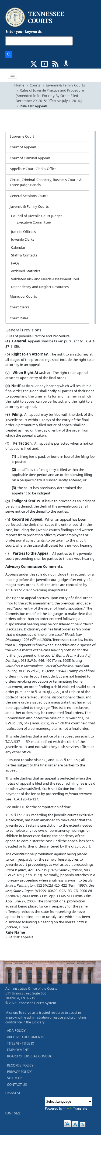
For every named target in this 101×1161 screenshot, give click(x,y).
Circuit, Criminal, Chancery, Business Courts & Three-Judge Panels (46, 182)
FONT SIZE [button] (13, 1113)
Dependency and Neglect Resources (40, 286)
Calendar (18, 247)
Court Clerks (19, 307)
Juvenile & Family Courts (65, 85)
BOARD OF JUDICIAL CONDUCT (30, 1056)
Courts (35, 85)
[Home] (35, 17)
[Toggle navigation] (13, 75)
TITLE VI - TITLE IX (20, 1043)
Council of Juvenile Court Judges (36, 215)
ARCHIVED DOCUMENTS (25, 1037)
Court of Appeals (23, 147)
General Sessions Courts (29, 195)
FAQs (15, 263)
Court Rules (19, 318)
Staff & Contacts (24, 255)
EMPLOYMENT (18, 1049)
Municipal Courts (23, 296)
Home (19, 85)
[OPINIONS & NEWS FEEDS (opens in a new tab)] (55, 63)
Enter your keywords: (24, 31)
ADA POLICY (16, 1030)
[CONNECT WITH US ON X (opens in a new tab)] (33, 63)
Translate (80, 1108)
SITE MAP (14, 1078)
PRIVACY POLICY (19, 1071)
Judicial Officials (23, 231)
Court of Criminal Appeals (30, 158)
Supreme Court (22, 136)
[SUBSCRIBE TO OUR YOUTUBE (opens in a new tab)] (44, 63)
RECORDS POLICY (20, 1065)
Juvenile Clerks (22, 239)
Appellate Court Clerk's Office (33, 168)
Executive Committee (33, 222)
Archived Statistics (25, 270)
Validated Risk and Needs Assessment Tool (45, 279)
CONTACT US (17, 1084)
